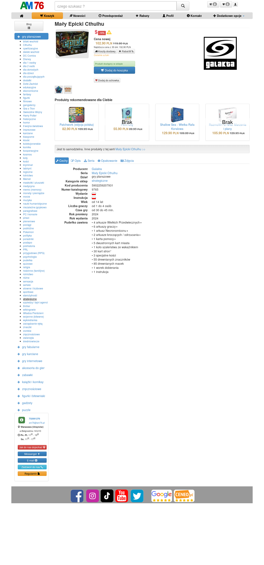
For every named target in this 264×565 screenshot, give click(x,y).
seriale (27, 285)
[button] (213, 4)
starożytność (30, 295)
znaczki (27, 327)
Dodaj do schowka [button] (108, 80)
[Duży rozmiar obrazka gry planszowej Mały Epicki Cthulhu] (74, 43)
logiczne (28, 172)
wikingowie (29, 309)
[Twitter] (137, 495)
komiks (27, 147)
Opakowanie (108, 160)
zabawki (27, 375)
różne (26, 277)
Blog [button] (29, 24)
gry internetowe (32, 361)
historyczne (29, 119)
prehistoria (29, 246)
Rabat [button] (127, 51)
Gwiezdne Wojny (32, 112)
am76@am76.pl (37, 422)
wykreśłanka (30, 320)
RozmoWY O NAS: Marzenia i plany (227, 126)
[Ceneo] (184, 495)
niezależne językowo (35, 207)
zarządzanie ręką (32, 323)
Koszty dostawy (107, 51)
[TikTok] (107, 495)
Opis (77, 160)
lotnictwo (28, 175)
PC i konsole (30, 214)
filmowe (27, 101)
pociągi (27, 224)
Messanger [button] (31, 453)
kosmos (27, 154)
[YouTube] (122, 495)
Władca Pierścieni (33, 313)
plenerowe (29, 221)
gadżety (27, 403)
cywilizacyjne (30, 48)
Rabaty (144, 16)
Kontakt (196, 16)
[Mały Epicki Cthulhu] (59, 90)
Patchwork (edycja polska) (77, 124)
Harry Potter (30, 115)
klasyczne (28, 136)
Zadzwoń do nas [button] (31, 467)
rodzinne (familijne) (34, 270)
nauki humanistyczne (35, 203)
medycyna (29, 186)
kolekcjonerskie (32, 143)
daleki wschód (31, 52)
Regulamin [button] (31, 473)
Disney (27, 59)
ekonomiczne (30, 90)
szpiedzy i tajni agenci (35, 302)
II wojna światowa (33, 126)
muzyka (27, 200)
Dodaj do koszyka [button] (116, 70)
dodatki (27, 80)
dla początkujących (34, 76)
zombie (27, 330)
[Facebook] (77, 495)
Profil (169, 16)
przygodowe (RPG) (34, 253)
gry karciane (30, 354)
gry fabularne (30, 347)
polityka (27, 235)
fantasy (27, 94)
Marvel (27, 179)
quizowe (28, 263)
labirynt (27, 168)
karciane (28, 133)
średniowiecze (31, 341)
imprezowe (29, 129)
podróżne (28, 228)
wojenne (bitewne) (33, 316)
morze (26, 196)
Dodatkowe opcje (229, 16)
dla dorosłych (30, 69)
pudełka (27, 260)
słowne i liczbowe (33, 288)
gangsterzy (29, 105)
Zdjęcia (129, 160)
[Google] (161, 495)
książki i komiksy (33, 382)
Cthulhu (27, 45)
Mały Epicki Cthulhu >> (130, 149)
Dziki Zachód (30, 83)
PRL (25, 249)
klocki (26, 140)
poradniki (28, 239)
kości (26, 161)
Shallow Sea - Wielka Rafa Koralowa (177, 126)
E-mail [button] (31, 460)
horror (26, 122)
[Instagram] (93, 495)
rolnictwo (28, 274)
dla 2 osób (29, 66)
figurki (26, 97)
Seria (90, 160)
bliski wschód (30, 41)
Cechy (63, 160)
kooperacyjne (30, 150)
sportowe (28, 292)
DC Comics (29, 55)
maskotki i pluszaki (33, 182)
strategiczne (30, 299)
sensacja (28, 281)
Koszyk (48, 16)
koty (25, 158)
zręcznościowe (31, 334)
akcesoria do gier (33, 368)
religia (26, 267)
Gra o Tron (29, 108)
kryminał (28, 165)
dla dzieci (28, 73)
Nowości (78, 16)
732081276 (34, 418)
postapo (27, 242)
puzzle (26, 410)
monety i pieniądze (33, 193)
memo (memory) (32, 189)
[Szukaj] (183, 5)
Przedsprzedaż (112, 16)
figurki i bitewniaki (33, 396)
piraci (26, 217)
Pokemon (28, 232)
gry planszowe (31, 36)
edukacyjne (29, 87)
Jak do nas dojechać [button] (31, 447)
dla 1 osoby (29, 62)
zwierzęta (28, 337)
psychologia (30, 256)
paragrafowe (30, 210)
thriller (26, 306)
